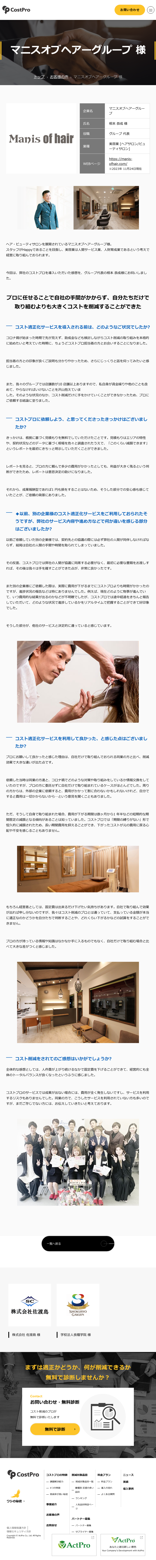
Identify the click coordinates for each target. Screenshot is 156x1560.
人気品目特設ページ (84, 1506)
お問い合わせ (130, 10)
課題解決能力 (56, 1481)
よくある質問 (108, 1494)
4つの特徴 (55, 1488)
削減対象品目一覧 (84, 1481)
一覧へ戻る (54, 1244)
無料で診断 (55, 1430)
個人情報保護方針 (16, 1528)
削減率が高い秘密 (59, 1494)
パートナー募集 (83, 1525)
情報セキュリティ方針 (19, 1531)
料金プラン (106, 1481)
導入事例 (128, 1489)
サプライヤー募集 (84, 1532)
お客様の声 (59, 77)
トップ (39, 77)
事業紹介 (51, 1505)
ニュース (128, 1475)
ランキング (81, 1498)
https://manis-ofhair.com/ (120, 161)
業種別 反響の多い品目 (84, 1490)
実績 (125, 1482)
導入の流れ (106, 1488)
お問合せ (51, 1525)
